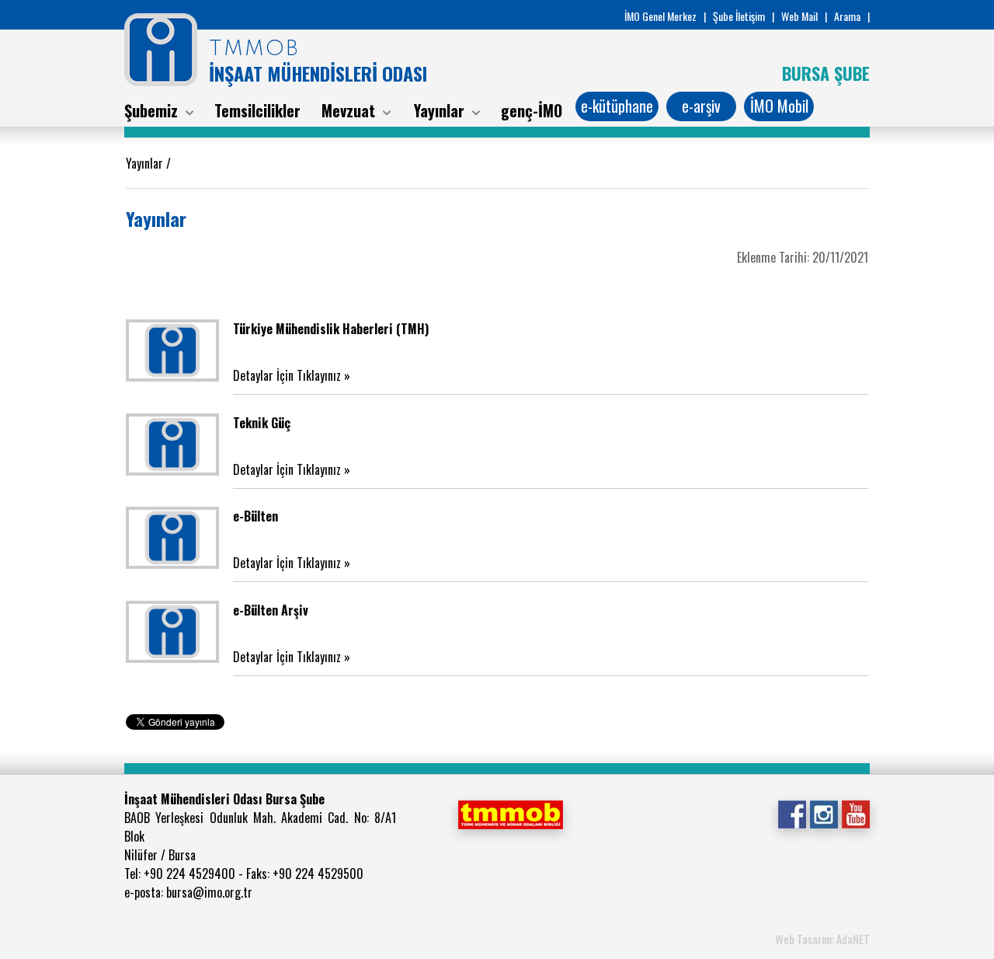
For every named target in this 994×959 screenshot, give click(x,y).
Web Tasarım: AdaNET (822, 938)
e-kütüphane (617, 105)
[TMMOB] (510, 813)
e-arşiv (701, 105)
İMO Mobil (779, 105)
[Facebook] (791, 813)
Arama (847, 16)
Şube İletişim (739, 16)
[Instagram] (823, 813)
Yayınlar (146, 163)
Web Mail (799, 16)
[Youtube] (855, 813)
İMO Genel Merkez (660, 16)
